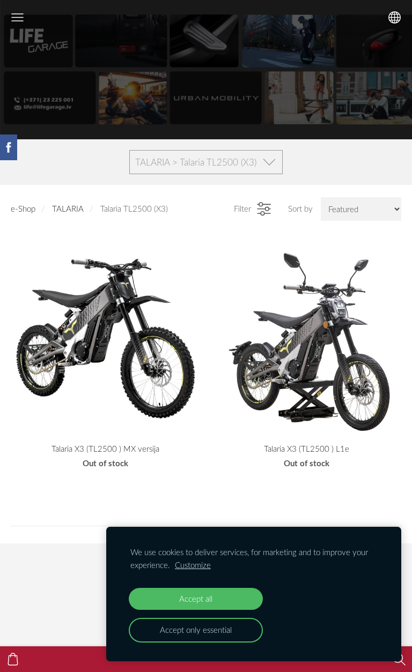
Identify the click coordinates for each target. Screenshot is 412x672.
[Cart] (13, 659)
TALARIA (68, 208)
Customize (193, 564)
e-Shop (23, 208)
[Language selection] (394, 17)
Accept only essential (196, 629)
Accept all (195, 598)
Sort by (300, 208)
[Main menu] (17, 17)
